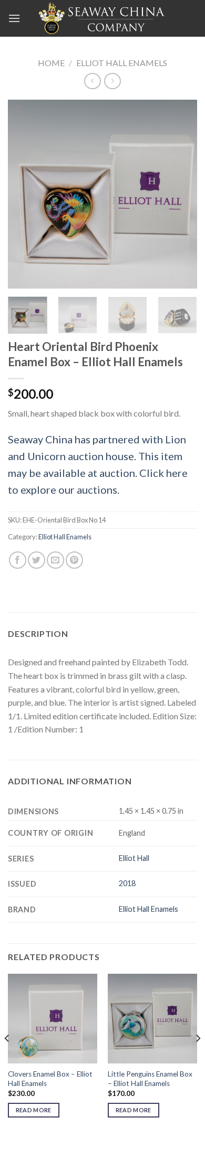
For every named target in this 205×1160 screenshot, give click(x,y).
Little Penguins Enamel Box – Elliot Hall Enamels (150, 1079)
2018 (127, 883)
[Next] (180, 194)
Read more (34, 1109)
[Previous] (24, 194)
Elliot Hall (134, 858)
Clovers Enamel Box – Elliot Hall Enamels (50, 1079)
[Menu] (14, 18)
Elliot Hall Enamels (121, 63)
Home (51, 63)
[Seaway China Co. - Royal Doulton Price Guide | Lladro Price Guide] (102, 18)
